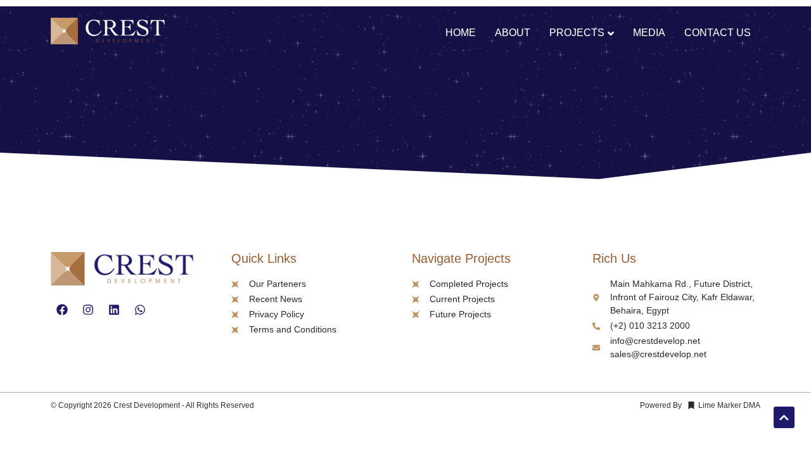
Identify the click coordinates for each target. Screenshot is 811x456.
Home (460, 32)
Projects (576, 32)
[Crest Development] (108, 33)
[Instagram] (88, 309)
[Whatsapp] (140, 309)
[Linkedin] (114, 309)
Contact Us (717, 32)
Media (649, 32)
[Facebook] (62, 309)
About (512, 32)
